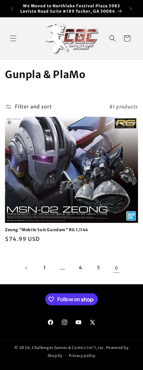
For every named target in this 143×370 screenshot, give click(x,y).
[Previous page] (26, 268)
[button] (13, 38)
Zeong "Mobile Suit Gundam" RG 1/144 (46, 229)
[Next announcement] (130, 8)
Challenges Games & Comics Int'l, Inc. (68, 347)
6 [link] (116, 268)
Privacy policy (82, 355)
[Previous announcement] (12, 8)
